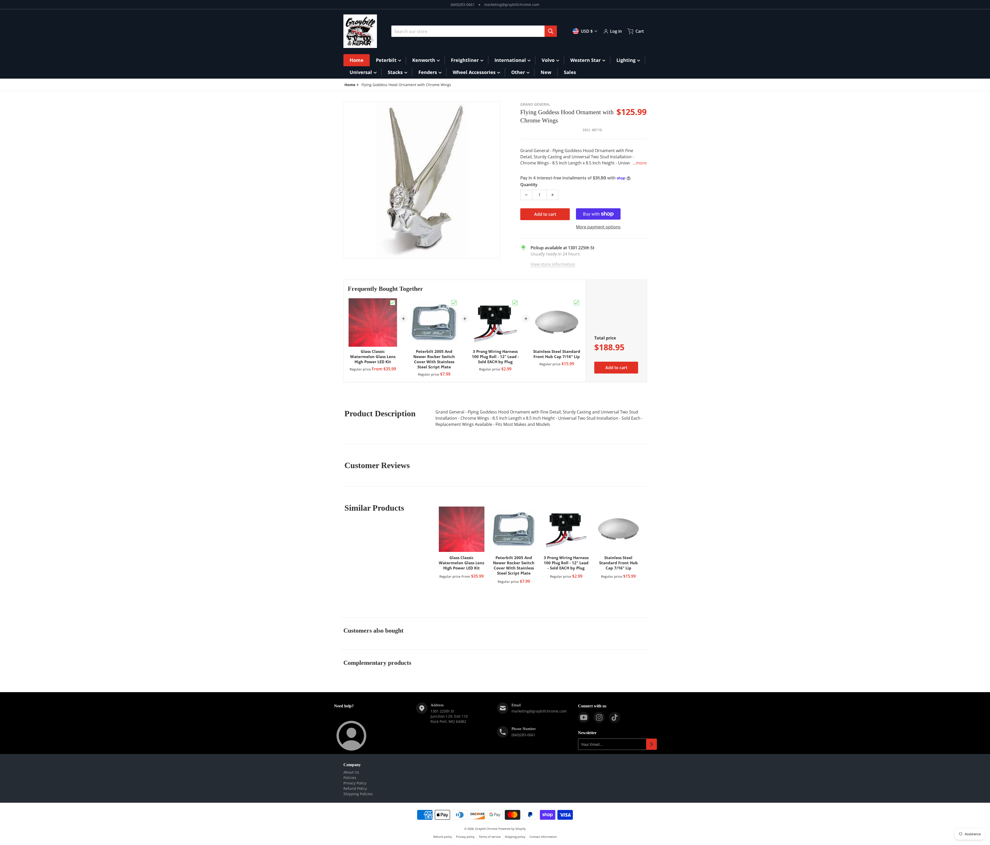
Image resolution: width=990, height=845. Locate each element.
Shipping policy (515, 837)
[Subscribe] (651, 744)
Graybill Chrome (486, 829)
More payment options (598, 227)
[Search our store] (550, 31)
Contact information (543, 837)
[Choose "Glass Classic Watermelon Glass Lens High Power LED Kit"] (392, 302)
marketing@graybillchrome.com (511, 4)
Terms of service (490, 837)
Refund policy (442, 837)
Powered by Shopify (512, 829)
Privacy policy (465, 837)
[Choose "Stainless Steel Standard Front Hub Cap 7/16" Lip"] (576, 302)
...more (640, 163)
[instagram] (599, 717)
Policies (349, 777)
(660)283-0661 (463, 4)
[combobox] (474, 31)
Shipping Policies (358, 793)
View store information (553, 264)
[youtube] (583, 717)
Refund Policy (355, 788)
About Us (351, 772)
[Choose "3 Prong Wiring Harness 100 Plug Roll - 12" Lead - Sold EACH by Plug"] (515, 302)
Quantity (529, 184)
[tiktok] (614, 717)
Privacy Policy (354, 783)
